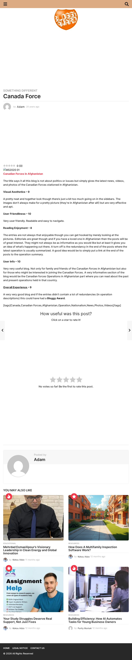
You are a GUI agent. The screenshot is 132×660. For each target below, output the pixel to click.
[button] (5, 4)
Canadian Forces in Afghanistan (23, 173)
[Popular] (74, 496)
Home (6, 648)
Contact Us (37, 648)
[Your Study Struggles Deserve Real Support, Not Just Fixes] (33, 589)
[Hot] (9, 496)
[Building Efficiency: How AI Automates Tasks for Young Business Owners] (98, 589)
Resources (73, 543)
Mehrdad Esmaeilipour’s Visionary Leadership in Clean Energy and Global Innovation (30, 550)
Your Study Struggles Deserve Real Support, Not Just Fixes (27, 620)
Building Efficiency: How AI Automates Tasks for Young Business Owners (95, 620)
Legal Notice (20, 648)
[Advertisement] (66, 58)
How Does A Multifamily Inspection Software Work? (92, 548)
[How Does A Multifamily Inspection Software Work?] (98, 517)
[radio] (53, 380)
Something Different (20, 90)
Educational (9, 543)
